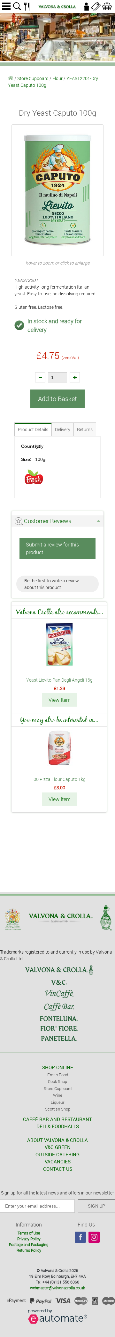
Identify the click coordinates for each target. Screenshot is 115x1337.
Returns (85, 429)
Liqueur (57, 1102)
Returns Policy (29, 1250)
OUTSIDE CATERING (57, 1154)
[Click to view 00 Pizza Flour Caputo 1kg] (59, 764)
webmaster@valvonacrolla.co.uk (57, 1287)
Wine (57, 1095)
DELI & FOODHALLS (57, 1126)
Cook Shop (57, 1081)
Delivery (62, 429)
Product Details (33, 429)
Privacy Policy (29, 1238)
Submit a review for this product (52, 548)
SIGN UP (96, 1206)
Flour (57, 78)
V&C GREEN (58, 1147)
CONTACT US (57, 1169)
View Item (60, 699)
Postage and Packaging (29, 1244)
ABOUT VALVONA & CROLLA (57, 1140)
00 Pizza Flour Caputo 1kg (60, 779)
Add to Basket (57, 398)
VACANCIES (58, 1161)
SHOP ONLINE (57, 1067)
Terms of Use (29, 1232)
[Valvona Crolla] (10, 78)
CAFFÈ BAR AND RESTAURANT (57, 1119)
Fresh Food (57, 1075)
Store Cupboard (33, 78)
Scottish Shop (57, 1109)
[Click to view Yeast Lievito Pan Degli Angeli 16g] (59, 665)
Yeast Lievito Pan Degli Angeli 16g (59, 680)
